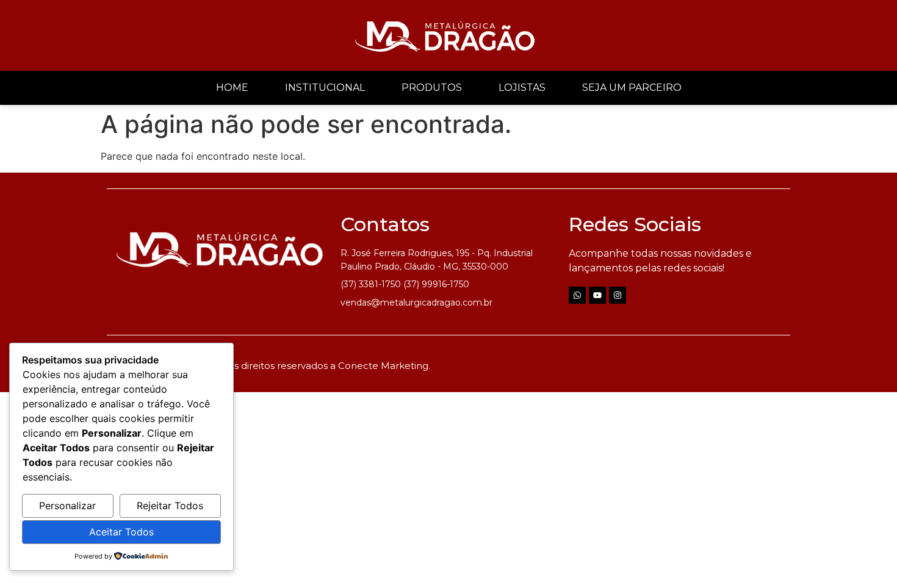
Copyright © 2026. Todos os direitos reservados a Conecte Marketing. (271, 365)
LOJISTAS (522, 87)
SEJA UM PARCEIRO (632, 87)
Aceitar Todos (121, 532)
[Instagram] (617, 295)
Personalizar (67, 505)
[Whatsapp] (577, 295)
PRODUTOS (432, 87)
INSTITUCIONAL (325, 87)
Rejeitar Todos (170, 505)
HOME (232, 87)
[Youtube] (597, 295)
